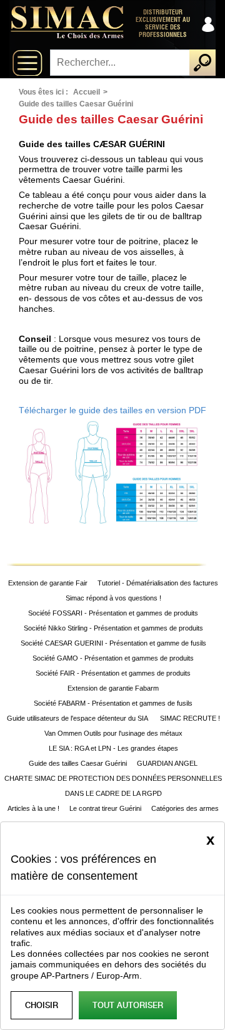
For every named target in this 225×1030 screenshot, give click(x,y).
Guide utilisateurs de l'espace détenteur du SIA (78, 718)
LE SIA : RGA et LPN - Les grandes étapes (113, 748)
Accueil (86, 92)
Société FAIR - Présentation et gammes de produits (113, 673)
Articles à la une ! (33, 808)
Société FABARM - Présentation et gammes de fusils (113, 703)
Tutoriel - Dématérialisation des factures (158, 583)
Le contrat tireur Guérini (105, 808)
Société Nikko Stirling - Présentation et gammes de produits (113, 628)
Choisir (41, 1005)
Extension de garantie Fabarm (113, 688)
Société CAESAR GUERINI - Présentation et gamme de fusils (113, 643)
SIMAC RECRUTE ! (190, 718)
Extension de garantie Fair (48, 583)
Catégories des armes (185, 808)
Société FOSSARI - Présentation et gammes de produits (113, 613)
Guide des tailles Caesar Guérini (78, 763)
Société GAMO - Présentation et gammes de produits (113, 658)
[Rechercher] (202, 62)
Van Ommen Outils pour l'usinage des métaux (113, 733)
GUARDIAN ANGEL (167, 763)
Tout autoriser (127, 1005)
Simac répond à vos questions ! (113, 598)
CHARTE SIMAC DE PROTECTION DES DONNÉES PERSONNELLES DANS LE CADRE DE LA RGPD (113, 786)
